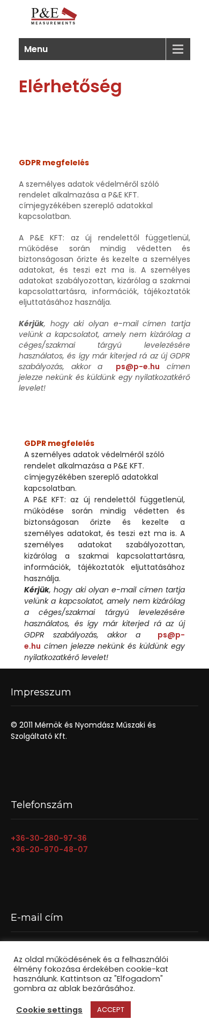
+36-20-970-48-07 (49, 849)
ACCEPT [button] (110, 1009)
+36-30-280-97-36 (49, 838)
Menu (36, 49)
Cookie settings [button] (49, 1010)
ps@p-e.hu (138, 366)
